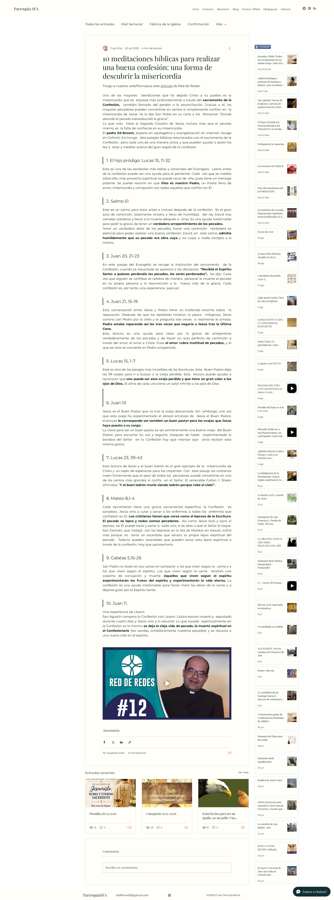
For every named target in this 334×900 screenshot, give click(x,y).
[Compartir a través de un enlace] (130, 742)
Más (219, 24)
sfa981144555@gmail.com (132, 895)
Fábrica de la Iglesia (165, 24)
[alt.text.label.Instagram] (309, 8)
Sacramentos (111, 730)
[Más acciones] (229, 48)
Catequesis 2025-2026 (161, 814)
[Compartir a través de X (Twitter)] (112, 742)
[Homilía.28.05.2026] (110, 793)
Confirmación (198, 24)
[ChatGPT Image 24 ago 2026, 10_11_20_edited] (304, 8)
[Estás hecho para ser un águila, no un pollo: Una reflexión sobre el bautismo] (223, 793)
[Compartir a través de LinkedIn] (121, 742)
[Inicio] (314, 8)
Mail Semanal (132, 24)
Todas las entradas (99, 24)
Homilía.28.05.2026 (103, 814)
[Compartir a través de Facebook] (104, 742)
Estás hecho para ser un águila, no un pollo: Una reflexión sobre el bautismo (221, 816)
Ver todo (243, 772)
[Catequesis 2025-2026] (167, 793)
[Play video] (167, 683)
